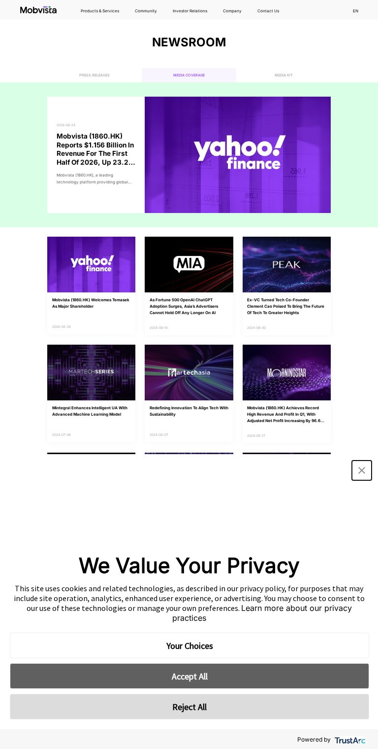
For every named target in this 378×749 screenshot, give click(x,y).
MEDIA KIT (284, 75)
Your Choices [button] (189, 645)
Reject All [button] (189, 707)
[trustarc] (349, 739)
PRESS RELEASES (94, 75)
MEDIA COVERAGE (189, 75)
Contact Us (268, 11)
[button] (362, 470)
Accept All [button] (190, 676)
